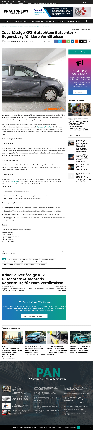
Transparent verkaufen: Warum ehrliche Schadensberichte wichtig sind (74, 403)
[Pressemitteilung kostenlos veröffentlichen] (62, 12)
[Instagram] (84, 2)
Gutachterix (14, 181)
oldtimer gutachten (7, 261)
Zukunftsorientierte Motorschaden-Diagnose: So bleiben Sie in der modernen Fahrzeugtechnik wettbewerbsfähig (76, 399)
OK (78, 427)
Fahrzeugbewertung (12, 259)
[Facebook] (82, 2)
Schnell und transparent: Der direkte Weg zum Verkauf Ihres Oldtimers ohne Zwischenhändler (80, 349)
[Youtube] (90, 2)
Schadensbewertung (54, 261)
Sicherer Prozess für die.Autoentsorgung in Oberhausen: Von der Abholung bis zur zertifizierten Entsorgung (35, 350)
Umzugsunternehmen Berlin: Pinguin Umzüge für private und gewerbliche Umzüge (20, 405)
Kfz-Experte (52, 259)
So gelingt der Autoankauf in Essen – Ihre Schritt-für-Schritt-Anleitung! (17, 290)
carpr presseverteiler (13, 41)
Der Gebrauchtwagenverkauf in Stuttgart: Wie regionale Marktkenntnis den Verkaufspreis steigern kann (75, 413)
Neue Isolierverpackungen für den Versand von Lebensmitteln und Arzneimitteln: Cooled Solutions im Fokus (20, 398)
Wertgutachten (42, 264)
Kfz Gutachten (44, 259)
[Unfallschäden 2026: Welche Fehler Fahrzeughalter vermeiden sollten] (71, 167)
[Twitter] (86, 2)
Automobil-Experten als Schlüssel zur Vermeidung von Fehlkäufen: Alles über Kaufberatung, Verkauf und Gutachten (83, 177)
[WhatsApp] (68, 41)
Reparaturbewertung (41, 261)
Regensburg (17, 261)
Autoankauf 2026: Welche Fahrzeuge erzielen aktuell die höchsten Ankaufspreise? (82, 158)
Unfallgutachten (18, 264)
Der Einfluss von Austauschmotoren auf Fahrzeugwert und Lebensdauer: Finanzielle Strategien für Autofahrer (45, 394)
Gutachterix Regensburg (44, 127)
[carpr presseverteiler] (3, 41)
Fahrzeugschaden (23, 259)
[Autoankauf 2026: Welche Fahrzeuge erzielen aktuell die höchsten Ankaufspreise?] (71, 157)
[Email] (81, 41)
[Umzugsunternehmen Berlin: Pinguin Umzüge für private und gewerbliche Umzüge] (6, 406)
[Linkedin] (72, 41)
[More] (89, 41)
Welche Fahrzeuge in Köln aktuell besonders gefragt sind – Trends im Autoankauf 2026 (20, 412)
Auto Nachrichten (72, 118)
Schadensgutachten (8, 264)
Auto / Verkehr (5, 26)
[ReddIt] (76, 41)
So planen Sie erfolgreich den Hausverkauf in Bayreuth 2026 (45, 403)
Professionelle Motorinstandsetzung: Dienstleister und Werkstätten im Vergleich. (76, 394)
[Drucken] (85, 41)
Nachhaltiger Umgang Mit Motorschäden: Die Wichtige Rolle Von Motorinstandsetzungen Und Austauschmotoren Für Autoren (46, 388)
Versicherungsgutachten (30, 264)
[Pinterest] (64, 41)
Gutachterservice (34, 259)
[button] (87, 21)
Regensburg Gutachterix (28, 261)
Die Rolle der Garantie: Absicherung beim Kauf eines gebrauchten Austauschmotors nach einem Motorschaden (46, 399)
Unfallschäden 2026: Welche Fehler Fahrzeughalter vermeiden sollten (82, 167)
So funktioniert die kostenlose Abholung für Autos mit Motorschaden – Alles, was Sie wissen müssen (57, 350)
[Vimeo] (88, 2)
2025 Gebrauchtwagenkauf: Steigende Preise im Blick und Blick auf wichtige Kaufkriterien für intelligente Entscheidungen (12, 352)
